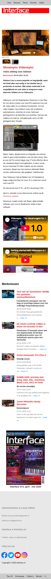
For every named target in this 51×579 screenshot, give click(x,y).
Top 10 (10, 576)
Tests (25, 3)
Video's (30, 576)
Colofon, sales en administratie (14, 537)
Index (41, 3)
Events (33, 3)
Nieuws (17, 3)
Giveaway (19, 576)
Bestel (39, 576)
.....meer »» (22, 318)
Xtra (9, 3)
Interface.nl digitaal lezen (12, 520)
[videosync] (15, 62)
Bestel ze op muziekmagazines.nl (15, 516)
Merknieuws (8, 75)
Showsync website (10, 196)
